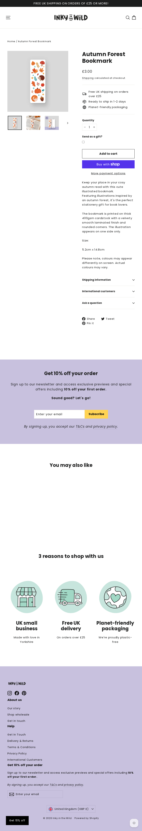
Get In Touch (16, 734)
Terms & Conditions (21, 747)
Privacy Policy (17, 753)
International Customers (24, 760)
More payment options (108, 173)
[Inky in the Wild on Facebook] (17, 693)
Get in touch (16, 721)
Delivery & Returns (20, 741)
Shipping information (96, 280)
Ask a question (92, 303)
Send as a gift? (92, 136)
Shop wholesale (18, 714)
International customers (98, 291)
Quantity (88, 120)
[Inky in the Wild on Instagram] (9, 693)
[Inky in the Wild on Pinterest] (24, 693)
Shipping (88, 78)
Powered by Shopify (87, 818)
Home (11, 41)
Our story (14, 708)
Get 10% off (17, 820)
